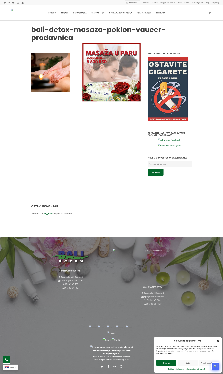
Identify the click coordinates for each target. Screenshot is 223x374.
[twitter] (5, 3)
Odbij (188, 363)
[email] (22, 3)
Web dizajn (99, 359)
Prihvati (166, 363)
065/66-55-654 (71, 288)
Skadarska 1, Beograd (154, 293)
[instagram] (18, 3)
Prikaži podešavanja (209, 363)
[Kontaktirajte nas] (6, 360)
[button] (218, 341)
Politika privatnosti (121, 350)
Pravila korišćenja (101, 350)
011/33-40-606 (154, 300)
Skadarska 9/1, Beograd (72, 277)
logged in (48, 213)
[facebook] (9, 3)
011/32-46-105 (71, 284)
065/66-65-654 (153, 304)
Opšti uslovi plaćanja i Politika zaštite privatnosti (186, 369)
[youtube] (13, 3)
